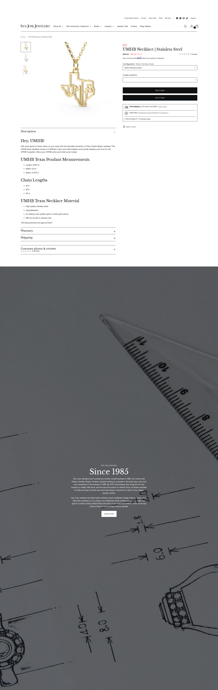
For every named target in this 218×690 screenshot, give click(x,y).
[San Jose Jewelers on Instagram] (184, 18)
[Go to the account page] (190, 26)
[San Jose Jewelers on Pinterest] (180, 18)
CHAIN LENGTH (130, 75)
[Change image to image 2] (26, 59)
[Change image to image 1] (26, 47)
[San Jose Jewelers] (25, 5)
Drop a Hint (131, 127)
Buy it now (160, 98)
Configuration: (138, 64)
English (193, 18)
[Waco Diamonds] (15, 14)
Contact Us (164, 113)
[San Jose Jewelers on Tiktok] (187, 18)
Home (23, 37)
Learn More (162, 106)
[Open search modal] (185, 26)
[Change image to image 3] (26, 70)
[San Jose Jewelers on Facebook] (177, 18)
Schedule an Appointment (147, 113)
